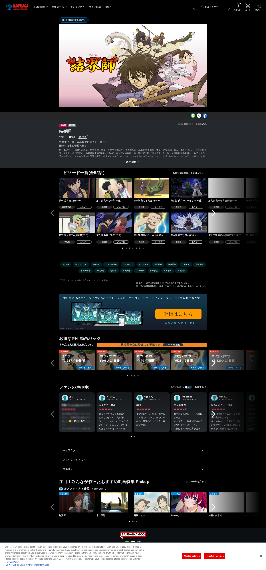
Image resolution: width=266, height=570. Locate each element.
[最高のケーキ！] (151, 223)
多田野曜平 (85, 271)
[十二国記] (114, 502)
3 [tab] (129, 248)
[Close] (261, 555)
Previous (52, 212)
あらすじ (84, 207)
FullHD (66, 264)
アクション (128, 264)
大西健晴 (185, 264)
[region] (133, 556)
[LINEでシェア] (193, 115)
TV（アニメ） (81, 264)
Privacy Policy (12, 562)
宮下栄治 (181, 271)
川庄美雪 (126, 271)
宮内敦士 (167, 271)
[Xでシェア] (199, 115)
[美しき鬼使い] (151, 188)
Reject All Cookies (215, 556)
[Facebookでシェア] (205, 115)
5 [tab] (136, 248)
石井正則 (199, 264)
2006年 (96, 264)
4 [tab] (133, 248)
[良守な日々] (189, 223)
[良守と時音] (114, 188)
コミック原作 (111, 264)
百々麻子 (140, 271)
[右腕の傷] (77, 188)
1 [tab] (122, 248)
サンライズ (143, 264)
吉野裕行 (158, 264)
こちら (204, 124)
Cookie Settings (192, 556)
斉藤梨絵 (172, 264)
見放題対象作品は (178, 323)
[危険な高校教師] (226, 188)
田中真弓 (100, 271)
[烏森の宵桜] (114, 223)
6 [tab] (139, 248)
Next (213, 212)
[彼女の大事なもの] (189, 188)
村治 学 (113, 271)
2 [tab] (126, 248)
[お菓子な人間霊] (77, 223)
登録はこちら (178, 313)
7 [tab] (143, 248)
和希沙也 (154, 271)
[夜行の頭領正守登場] (226, 223)
